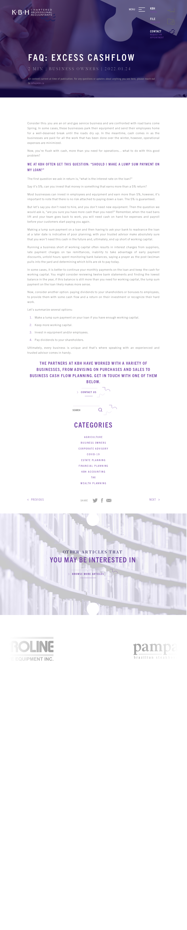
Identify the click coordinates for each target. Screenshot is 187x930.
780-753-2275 (104, 883)
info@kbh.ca (37, 83)
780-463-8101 (104, 826)
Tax (93, 477)
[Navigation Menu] (143, 9)
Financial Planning (93, 465)
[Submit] (100, 410)
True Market (140, 925)
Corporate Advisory (93, 448)
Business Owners (93, 442)
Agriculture (93, 437)
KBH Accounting (93, 471)
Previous (36, 499)
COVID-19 (93, 454)
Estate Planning (93, 460)
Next (154, 499)
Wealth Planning (93, 483)
